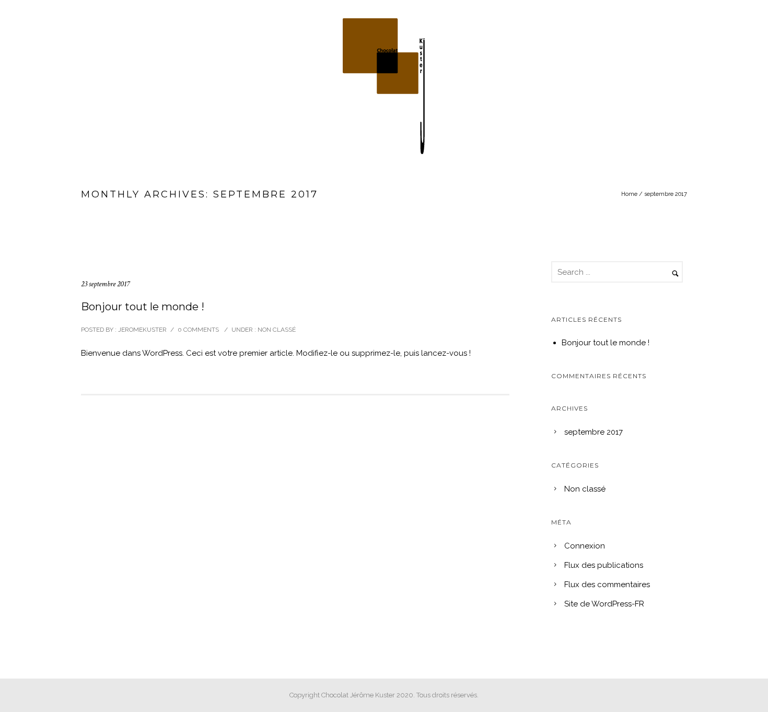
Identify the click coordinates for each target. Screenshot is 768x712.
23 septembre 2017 (105, 284)
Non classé (276, 329)
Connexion (584, 546)
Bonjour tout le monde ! (142, 306)
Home (629, 194)
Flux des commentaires (607, 584)
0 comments (198, 329)
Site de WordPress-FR (604, 604)
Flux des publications (603, 565)
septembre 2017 (593, 432)
